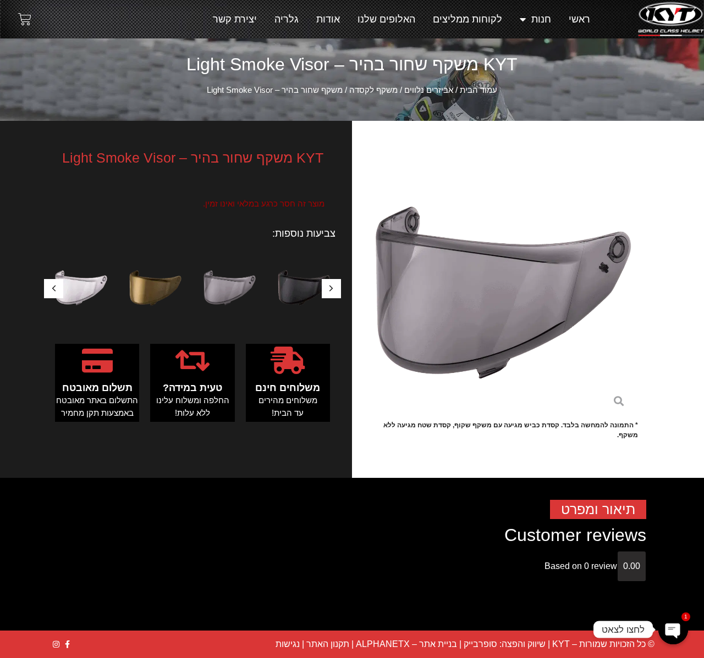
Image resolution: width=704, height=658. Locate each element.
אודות (328, 19)
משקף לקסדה (373, 90)
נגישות (288, 644)
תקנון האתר (327, 644)
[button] (53, 288)
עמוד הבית (478, 90)
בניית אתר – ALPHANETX (406, 644)
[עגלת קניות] (25, 19)
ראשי (579, 19)
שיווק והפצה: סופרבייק (505, 644)
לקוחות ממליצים (467, 19)
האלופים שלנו (386, 19)
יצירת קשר (235, 19)
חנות (541, 19)
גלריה (286, 19)
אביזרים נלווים (428, 90)
